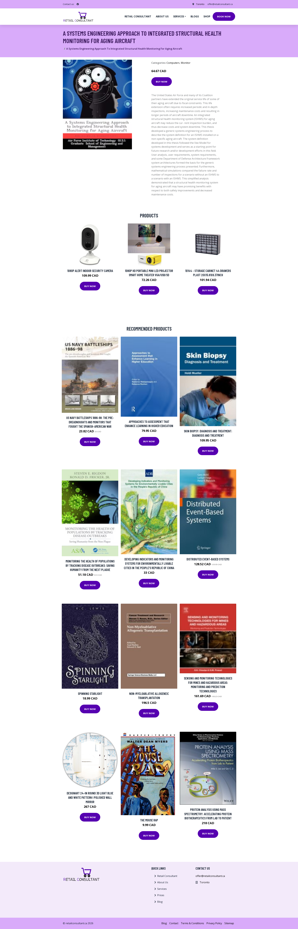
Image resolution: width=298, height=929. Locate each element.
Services (162, 889)
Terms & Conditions (192, 923)
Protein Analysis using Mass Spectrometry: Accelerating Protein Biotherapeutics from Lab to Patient (208, 814)
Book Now (224, 16)
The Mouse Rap (149, 820)
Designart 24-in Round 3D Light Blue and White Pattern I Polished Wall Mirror (90, 797)
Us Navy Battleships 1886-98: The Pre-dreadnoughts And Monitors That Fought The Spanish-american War (90, 422)
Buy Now (161, 81)
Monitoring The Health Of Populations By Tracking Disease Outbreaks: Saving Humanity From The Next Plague (90, 565)
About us (162, 16)
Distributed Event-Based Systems (208, 559)
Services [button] (178, 16)
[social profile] (77, 4)
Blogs (195, 16)
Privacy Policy (214, 923)
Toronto (200, 4)
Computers (173, 63)
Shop (206, 16)
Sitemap (229, 923)
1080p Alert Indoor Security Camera (90, 271)
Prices (160, 895)
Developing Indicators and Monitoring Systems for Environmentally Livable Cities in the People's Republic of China (149, 563)
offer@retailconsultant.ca (220, 4)
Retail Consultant (138, 16)
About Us (162, 882)
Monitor (185, 63)
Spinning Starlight (90, 693)
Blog (160, 901)
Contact (173, 923)
